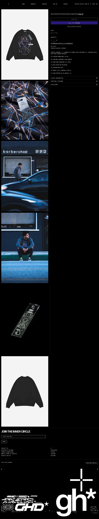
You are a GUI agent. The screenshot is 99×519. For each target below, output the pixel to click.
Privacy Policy (6, 455)
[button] (65, 4)
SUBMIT (4, 441)
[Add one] (56, 40)
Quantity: (54, 37)
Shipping (53, 48)
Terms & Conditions (7, 452)
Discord (53, 455)
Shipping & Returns (7, 450)
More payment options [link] (74, 26)
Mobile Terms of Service (9, 453)
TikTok (53, 452)
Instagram (54, 450)
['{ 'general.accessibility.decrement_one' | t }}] (51, 40)
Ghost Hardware (8, 462)
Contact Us (4, 448)
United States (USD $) (82, 4)
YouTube (53, 453)
